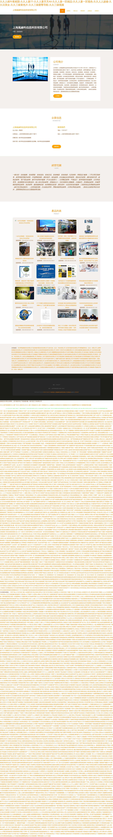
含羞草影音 (59, 657)
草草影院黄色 (3, 618)
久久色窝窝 (105, 618)
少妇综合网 (88, 637)
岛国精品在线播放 (56, 564)
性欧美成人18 (62, 665)
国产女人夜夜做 (60, 514)
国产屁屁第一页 (27, 501)
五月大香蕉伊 (59, 708)
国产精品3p (40, 525)
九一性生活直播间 (73, 682)
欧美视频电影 (69, 562)
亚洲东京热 (82, 430)
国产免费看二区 (10, 503)
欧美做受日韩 (60, 439)
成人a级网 (34, 661)
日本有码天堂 (76, 691)
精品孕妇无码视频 (43, 484)
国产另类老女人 (98, 616)
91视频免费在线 (52, 553)
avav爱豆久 (88, 663)
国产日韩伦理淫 (4, 566)
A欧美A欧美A (14, 650)
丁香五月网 (108, 473)
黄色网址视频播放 (13, 491)
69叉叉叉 (42, 560)
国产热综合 (90, 469)
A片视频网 (98, 491)
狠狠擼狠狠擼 (26, 562)
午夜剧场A (41, 687)
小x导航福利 (54, 542)
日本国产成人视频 (90, 544)
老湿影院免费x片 (10, 717)
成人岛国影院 (61, 512)
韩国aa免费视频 (68, 676)
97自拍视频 (99, 715)
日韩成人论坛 (100, 607)
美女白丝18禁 (81, 538)
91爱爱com (96, 475)
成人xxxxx (58, 525)
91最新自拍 (15, 478)
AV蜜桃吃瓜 (73, 532)
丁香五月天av (65, 547)
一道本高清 (19, 687)
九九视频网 (5, 611)
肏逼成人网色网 (84, 605)
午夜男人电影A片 (6, 609)
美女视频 (103, 695)
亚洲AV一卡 (13, 497)
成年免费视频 (12, 566)
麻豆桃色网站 (81, 562)
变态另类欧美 (57, 713)
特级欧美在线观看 (86, 443)
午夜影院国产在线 (104, 529)
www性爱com (76, 670)
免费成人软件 (3, 491)
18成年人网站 (90, 456)
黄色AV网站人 (62, 557)
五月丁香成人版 (78, 726)
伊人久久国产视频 (64, 654)
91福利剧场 (89, 452)
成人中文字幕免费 (60, 529)
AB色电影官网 (21, 682)
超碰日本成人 (102, 680)
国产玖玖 (6, 551)
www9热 (28, 624)
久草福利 (86, 426)
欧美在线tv (90, 525)
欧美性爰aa (18, 607)
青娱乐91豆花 (102, 605)
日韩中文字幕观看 (67, 413)
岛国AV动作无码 (96, 445)
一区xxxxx (108, 419)
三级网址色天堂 (51, 648)
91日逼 (56, 551)
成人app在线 (26, 441)
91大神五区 (32, 663)
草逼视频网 (72, 659)
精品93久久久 (78, 484)
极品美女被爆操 (78, 603)
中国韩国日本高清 (18, 434)
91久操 (79, 460)
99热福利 (90, 657)
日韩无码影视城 (81, 661)
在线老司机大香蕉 (93, 698)
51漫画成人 (81, 475)
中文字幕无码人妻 (27, 428)
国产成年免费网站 (37, 458)
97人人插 (13, 715)
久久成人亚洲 (87, 516)
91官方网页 (11, 726)
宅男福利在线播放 (15, 523)
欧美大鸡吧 (41, 538)
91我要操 (98, 493)
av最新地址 (77, 678)
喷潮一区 (93, 499)
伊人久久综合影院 (33, 659)
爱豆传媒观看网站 (29, 432)
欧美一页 (71, 564)
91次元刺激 (62, 726)
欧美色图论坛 (56, 447)
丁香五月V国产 (70, 510)
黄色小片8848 (40, 685)
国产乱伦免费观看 (66, 523)
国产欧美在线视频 (51, 417)
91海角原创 (60, 719)
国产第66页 (36, 493)
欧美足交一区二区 (62, 430)
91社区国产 (81, 411)
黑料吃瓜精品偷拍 (98, 458)
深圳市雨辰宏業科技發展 (67, 258)
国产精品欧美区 (28, 626)
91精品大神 (25, 611)
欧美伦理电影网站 (37, 445)
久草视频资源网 (35, 603)
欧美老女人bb (67, 452)
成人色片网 (52, 721)
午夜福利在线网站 (103, 465)
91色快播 (80, 454)
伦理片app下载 (65, 434)
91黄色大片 (63, 678)
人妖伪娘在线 (8, 728)
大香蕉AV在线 (18, 605)
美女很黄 (91, 616)
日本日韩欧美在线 (101, 544)
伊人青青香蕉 (92, 622)
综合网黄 (26, 503)
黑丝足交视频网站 (51, 622)
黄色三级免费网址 (102, 471)
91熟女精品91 (63, 672)
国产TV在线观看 (54, 726)
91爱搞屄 (109, 687)
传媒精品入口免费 (42, 719)
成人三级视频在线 (9, 510)
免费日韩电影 (55, 437)
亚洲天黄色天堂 (102, 609)
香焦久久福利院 (53, 592)
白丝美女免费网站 (91, 417)
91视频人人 (40, 624)
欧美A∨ (106, 650)
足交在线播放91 (76, 413)
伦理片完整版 (3, 471)
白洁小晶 (73, 611)
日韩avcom (20, 661)
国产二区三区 (28, 411)
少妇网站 (5, 680)
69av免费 (19, 704)
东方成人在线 (34, 467)
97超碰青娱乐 (17, 670)
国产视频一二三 (73, 654)
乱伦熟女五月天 (85, 419)
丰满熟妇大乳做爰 (59, 687)
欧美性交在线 (106, 685)
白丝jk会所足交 (83, 717)
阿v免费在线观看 (79, 613)
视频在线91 (96, 719)
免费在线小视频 (105, 450)
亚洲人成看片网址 (39, 644)
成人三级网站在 (49, 475)
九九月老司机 (9, 706)
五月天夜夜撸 (10, 594)
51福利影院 (58, 547)
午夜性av (82, 631)
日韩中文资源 (75, 644)
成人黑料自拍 (45, 506)
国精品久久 (81, 663)
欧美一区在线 (20, 456)
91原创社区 (72, 491)
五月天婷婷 (70, 560)
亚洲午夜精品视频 (68, 508)
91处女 (2, 467)
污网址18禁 (77, 557)
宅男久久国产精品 (17, 521)
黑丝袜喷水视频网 (17, 609)
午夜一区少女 (28, 635)
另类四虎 (76, 430)
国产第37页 (43, 689)
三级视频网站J (51, 547)
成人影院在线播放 (52, 430)
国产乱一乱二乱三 (65, 480)
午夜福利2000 (61, 715)
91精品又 (105, 547)
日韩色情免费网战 (50, 639)
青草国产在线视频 (52, 424)
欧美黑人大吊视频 (43, 670)
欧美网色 (50, 706)
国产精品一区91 (46, 542)
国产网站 (39, 460)
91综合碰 (46, 525)
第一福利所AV (70, 711)
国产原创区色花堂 (70, 426)
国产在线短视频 (88, 547)
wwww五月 (34, 698)
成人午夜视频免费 (96, 557)
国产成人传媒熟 (79, 693)
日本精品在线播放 (67, 536)
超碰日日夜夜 (42, 616)
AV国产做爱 (6, 713)
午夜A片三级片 (52, 484)
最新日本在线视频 (50, 560)
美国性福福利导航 (21, 624)
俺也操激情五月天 (58, 663)
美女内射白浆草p (37, 592)
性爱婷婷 (5, 482)
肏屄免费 (105, 613)
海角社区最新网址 (53, 659)
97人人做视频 (97, 665)
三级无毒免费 (27, 529)
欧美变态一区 (96, 411)
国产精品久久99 (79, 721)
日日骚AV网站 (11, 702)
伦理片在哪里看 (49, 503)
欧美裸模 (6, 426)
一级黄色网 (58, 465)
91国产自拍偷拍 (68, 417)
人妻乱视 (107, 439)
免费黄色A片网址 (39, 426)
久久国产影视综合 (49, 434)
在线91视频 (79, 659)
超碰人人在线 (34, 622)
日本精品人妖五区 (81, 689)
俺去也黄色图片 (54, 691)
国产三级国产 (54, 482)
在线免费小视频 (21, 497)
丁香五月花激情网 (85, 501)
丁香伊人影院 (74, 708)
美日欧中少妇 (52, 598)
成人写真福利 (92, 478)
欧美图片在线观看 (30, 413)
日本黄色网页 (94, 601)
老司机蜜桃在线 (7, 445)
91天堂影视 (35, 544)
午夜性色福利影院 (54, 601)
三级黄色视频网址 (98, 523)
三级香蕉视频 (103, 639)
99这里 (97, 711)
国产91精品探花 (32, 652)
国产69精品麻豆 (49, 698)
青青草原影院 (91, 639)
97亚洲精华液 (105, 415)
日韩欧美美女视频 (103, 510)
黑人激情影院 (5, 637)
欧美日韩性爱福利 (24, 510)
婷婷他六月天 (6, 682)
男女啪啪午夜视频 (108, 456)
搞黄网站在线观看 (31, 497)
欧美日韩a (54, 644)
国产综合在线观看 (105, 411)
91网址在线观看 (43, 659)
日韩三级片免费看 (21, 620)
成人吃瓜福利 (33, 450)
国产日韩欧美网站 (55, 506)
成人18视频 (34, 538)
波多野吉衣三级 (6, 497)
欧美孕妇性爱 (56, 618)
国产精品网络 (28, 551)
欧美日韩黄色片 (94, 527)
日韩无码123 (29, 629)
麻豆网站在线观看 (9, 488)
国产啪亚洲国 (32, 523)
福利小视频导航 (20, 635)
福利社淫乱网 (101, 594)
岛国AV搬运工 (41, 650)
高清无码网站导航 (98, 635)
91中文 (64, 497)
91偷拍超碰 (95, 723)
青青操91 (63, 560)
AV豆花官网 (87, 702)
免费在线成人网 (84, 691)
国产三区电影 (93, 538)
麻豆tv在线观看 (68, 458)
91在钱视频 (49, 717)
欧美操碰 (30, 540)
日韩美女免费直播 (29, 536)
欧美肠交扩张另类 (65, 473)
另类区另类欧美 (97, 488)
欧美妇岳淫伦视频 (78, 680)
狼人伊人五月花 (25, 607)
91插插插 (16, 519)
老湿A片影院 (69, 506)
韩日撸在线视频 (47, 596)
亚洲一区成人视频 (15, 473)
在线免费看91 (57, 695)
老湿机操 (47, 674)
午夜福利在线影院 (80, 637)
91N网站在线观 (27, 713)
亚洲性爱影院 (87, 693)
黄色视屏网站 (68, 478)
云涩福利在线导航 (88, 465)
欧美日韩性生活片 (17, 516)
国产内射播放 (19, 702)
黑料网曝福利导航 (45, 603)
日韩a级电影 (49, 527)
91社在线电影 (74, 723)
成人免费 (85, 491)
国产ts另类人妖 (40, 663)
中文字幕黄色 (69, 726)
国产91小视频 (106, 672)
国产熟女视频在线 (102, 484)
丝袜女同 (102, 497)
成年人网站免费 (42, 516)
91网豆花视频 (82, 452)
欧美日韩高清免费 (108, 521)
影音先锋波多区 (93, 609)
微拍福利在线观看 (13, 411)
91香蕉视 (92, 419)
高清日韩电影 (55, 544)
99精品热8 (40, 723)
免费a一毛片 (56, 473)
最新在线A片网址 (59, 478)
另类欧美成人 (11, 642)
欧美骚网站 (98, 536)
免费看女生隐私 (73, 566)
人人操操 (19, 680)
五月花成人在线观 (81, 592)
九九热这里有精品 (27, 680)
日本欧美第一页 (86, 529)
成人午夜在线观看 (20, 413)
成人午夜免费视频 (99, 426)
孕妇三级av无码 (55, 519)
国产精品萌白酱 (103, 534)
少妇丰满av (10, 670)
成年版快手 (81, 540)
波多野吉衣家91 (93, 680)
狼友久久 (61, 691)
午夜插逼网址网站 (38, 693)
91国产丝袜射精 (57, 706)
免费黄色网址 (73, 540)
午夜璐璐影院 (77, 698)
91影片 (40, 654)
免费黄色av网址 (76, 525)
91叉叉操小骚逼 (26, 538)
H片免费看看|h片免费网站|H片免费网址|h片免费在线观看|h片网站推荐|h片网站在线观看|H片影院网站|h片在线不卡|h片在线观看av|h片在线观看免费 (51, 570)
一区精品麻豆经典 (49, 443)
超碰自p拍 (12, 691)
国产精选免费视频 (91, 532)
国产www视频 (65, 527)
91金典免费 (36, 512)
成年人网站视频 (69, 529)
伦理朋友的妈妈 (95, 497)
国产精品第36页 (74, 717)
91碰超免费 (64, 555)
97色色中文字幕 (13, 665)
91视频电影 (71, 430)
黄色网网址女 (72, 463)
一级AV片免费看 (51, 708)
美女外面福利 (84, 670)
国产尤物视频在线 (65, 544)
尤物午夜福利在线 (44, 691)
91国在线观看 (8, 478)
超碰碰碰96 (109, 695)
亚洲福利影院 (28, 657)
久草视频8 (106, 482)
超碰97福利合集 (19, 717)
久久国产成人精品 (69, 484)
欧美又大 (10, 454)
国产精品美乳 (65, 456)
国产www (41, 544)
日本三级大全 (70, 503)
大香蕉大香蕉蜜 (33, 700)
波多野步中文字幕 (71, 521)
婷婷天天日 (40, 607)
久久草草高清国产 (108, 644)
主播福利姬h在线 (58, 475)
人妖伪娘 (101, 601)
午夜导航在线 (48, 486)
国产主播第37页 (52, 536)
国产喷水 (61, 642)
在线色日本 (100, 659)
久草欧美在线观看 (9, 607)
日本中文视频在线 (96, 516)
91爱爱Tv (52, 674)
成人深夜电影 (90, 424)
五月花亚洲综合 (62, 471)
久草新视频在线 (66, 493)
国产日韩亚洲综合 (82, 536)
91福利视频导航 (34, 447)
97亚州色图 (56, 678)
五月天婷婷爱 (40, 488)
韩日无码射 (100, 663)
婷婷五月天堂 (27, 661)
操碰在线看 (47, 624)
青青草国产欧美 (54, 680)
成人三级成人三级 (58, 452)
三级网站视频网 (14, 542)
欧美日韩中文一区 (65, 454)
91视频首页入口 (29, 717)
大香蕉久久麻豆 (107, 691)
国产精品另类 (54, 557)
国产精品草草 (99, 676)
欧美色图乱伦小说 (107, 488)
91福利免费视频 (104, 560)
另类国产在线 (43, 493)
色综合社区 (95, 637)
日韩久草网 (11, 618)
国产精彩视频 (28, 437)
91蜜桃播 (50, 711)
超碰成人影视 (56, 454)
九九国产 (75, 676)
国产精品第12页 (87, 508)
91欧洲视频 (67, 708)
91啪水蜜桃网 (69, 551)
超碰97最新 (56, 661)
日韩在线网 (79, 482)
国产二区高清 (57, 527)
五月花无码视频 (6, 501)
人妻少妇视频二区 (21, 486)
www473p (78, 646)
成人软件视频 (26, 482)
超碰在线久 (63, 667)
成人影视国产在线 (87, 467)
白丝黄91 (66, 719)
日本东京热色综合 (75, 616)
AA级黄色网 (40, 609)
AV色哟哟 (55, 488)
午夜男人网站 (17, 706)
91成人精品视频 (68, 419)
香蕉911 (75, 417)
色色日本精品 (60, 598)
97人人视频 (22, 629)
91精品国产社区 (90, 521)
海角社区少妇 (15, 708)
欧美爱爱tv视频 (94, 501)
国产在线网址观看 (57, 499)
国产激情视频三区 (5, 523)
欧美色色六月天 (23, 424)
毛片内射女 (31, 519)
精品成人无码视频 (47, 540)
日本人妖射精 (86, 484)
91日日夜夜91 (59, 428)
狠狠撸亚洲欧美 (24, 417)
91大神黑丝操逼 (6, 629)
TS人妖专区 (95, 629)
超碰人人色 (79, 611)
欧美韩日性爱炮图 (96, 603)
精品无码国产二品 (9, 544)
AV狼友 (84, 650)
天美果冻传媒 (60, 484)
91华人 (106, 447)
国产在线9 (40, 450)
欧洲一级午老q (84, 620)
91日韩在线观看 (85, 551)
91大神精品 (11, 432)
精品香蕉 (55, 458)
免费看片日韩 (15, 560)
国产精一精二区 (67, 475)
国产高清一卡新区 (73, 447)
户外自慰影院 (21, 419)
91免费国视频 (96, 693)
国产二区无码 (76, 551)
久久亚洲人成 (98, 463)
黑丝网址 (2, 661)
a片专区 (105, 670)
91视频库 (51, 626)
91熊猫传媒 (17, 700)
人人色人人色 (102, 717)
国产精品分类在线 (78, 445)
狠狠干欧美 (47, 482)
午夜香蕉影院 (44, 626)
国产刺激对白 (106, 562)
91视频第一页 (26, 728)
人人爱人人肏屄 (41, 708)
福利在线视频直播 (100, 419)
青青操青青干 (51, 562)
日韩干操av (13, 592)
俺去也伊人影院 (80, 685)
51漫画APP (77, 501)
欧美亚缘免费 (106, 715)
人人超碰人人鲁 (41, 652)
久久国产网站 (37, 626)
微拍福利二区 (79, 672)
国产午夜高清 (52, 508)
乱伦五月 (12, 529)
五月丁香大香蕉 (23, 667)
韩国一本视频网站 (15, 596)
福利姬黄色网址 (47, 463)
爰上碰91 (7, 557)
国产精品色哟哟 (12, 693)
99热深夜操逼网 (27, 702)
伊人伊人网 (89, 592)
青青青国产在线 (4, 622)
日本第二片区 (93, 553)
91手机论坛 (43, 551)
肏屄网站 (63, 618)
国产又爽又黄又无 (17, 467)
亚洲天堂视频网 (66, 596)
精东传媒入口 (26, 430)
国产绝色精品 (34, 484)
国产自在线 (104, 491)
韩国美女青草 (18, 616)
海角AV (34, 713)
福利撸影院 (87, 454)
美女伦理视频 (65, 411)
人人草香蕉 (32, 452)
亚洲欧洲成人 (34, 434)
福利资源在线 (76, 432)
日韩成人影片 (32, 473)
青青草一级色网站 (97, 674)
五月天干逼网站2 (59, 624)
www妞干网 (52, 670)
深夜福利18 (40, 672)
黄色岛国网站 (101, 432)
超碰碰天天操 (67, 428)
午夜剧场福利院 (39, 633)
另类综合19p (71, 672)
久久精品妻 (4, 726)
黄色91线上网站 (23, 678)
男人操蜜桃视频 (74, 456)
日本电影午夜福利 (22, 601)
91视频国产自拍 (105, 452)
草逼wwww (47, 538)
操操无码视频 (34, 514)
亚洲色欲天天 (3, 430)
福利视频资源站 (10, 413)
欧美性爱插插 (101, 434)
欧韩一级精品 (50, 689)
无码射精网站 (82, 456)
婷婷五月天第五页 (87, 629)
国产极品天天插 (88, 719)
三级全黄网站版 (60, 674)
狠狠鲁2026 (74, 594)
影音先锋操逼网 (46, 702)
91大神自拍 (33, 415)
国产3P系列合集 (21, 685)
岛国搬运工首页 (86, 497)
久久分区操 (109, 667)
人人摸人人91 (35, 598)
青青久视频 (58, 493)
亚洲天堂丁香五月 (63, 488)
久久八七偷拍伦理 (15, 719)
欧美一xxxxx (109, 432)
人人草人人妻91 (4, 663)
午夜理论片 (87, 553)
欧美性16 (63, 469)
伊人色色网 (72, 626)
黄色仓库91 (57, 605)
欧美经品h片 (87, 674)
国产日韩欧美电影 (87, 441)
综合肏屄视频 (45, 680)
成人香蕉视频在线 (97, 644)
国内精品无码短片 (26, 439)
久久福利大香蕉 (12, 704)
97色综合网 (25, 609)
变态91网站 (95, 706)
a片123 (108, 512)
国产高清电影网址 (66, 486)
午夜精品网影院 (107, 469)
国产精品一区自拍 (96, 512)
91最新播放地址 (80, 626)
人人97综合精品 (7, 493)
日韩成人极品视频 (42, 534)
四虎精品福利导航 (41, 618)
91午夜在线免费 (103, 486)
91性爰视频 (12, 624)
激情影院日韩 (14, 534)
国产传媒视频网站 (94, 519)
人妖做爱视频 (74, 635)
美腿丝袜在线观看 (32, 525)
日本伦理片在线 (68, 516)
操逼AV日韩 (28, 642)
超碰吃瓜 (46, 478)
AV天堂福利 (67, 635)
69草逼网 (72, 607)
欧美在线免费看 (104, 467)
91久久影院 (48, 437)
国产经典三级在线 (42, 471)
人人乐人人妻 (42, 700)
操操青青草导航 (89, 654)
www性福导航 (64, 646)
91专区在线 (41, 482)
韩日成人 (29, 527)
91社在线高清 (24, 452)
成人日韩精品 (22, 542)
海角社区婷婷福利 (64, 601)
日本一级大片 (3, 411)
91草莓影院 (5, 437)
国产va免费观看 (4, 465)
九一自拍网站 (48, 607)
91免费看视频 (77, 534)
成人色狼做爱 (106, 652)
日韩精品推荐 (87, 512)
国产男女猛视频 (78, 527)
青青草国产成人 (93, 432)
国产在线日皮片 (9, 553)
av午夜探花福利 (34, 510)
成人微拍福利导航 (26, 564)
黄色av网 (58, 495)
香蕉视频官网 (73, 650)
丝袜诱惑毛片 (38, 601)
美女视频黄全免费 (77, 488)
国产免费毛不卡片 (14, 551)
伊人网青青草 (8, 467)
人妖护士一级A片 (75, 631)
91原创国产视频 (25, 450)
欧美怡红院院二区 (19, 432)
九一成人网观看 (96, 624)
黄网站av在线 (13, 562)
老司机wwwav (47, 631)
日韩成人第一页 (77, 441)
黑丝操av (24, 594)
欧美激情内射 (68, 642)
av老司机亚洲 (80, 667)
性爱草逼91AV (44, 501)
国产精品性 (35, 411)
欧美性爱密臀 (39, 523)
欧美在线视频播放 (49, 532)
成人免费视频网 (7, 723)
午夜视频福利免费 (24, 560)
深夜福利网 (108, 594)
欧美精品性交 (71, 437)
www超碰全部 (79, 652)
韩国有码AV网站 (51, 611)
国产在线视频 (70, 497)
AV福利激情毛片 (34, 553)
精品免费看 (95, 460)
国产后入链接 (70, 603)
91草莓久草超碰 (83, 434)
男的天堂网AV (40, 473)
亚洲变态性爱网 (33, 611)
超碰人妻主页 (49, 665)
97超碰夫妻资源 (13, 663)
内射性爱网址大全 (30, 532)
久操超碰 (77, 605)
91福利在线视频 (65, 695)
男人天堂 (103, 512)
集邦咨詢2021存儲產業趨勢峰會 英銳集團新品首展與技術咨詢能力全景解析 (67, 283)
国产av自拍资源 (106, 596)
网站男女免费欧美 (12, 644)
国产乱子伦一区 (84, 622)
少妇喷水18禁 (70, 501)
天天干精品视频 (43, 598)
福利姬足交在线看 (101, 499)
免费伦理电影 (95, 480)
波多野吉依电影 (106, 445)
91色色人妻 (64, 465)
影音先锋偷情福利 (90, 613)
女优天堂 (64, 706)
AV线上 (54, 607)
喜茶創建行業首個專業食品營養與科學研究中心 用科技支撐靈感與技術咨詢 (67, 305)
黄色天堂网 (45, 601)
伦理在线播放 (42, 422)
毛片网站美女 (25, 553)
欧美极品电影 (69, 441)
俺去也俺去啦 (100, 708)
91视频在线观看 (11, 633)
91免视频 (110, 702)
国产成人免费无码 (17, 475)
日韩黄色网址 (78, 510)
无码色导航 (49, 618)
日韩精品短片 (26, 687)
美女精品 (18, 689)
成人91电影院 (15, 629)
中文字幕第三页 (48, 454)
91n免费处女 (104, 626)
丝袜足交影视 (10, 711)
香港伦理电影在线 (42, 430)
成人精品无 (13, 536)
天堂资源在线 (92, 708)
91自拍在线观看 (58, 422)
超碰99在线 (49, 616)
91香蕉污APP (3, 527)
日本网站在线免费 (10, 450)
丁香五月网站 (22, 506)
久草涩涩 (52, 478)
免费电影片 (43, 469)
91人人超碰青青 (72, 538)
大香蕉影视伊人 (102, 661)
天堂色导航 (109, 598)
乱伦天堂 (80, 547)
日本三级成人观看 (78, 508)
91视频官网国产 (85, 493)
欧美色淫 (69, 424)
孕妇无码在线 (36, 551)
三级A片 (74, 536)
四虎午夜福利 (75, 687)
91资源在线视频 (50, 497)
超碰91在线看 (13, 713)
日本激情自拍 (93, 594)
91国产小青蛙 (28, 458)
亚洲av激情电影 (40, 486)
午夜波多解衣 (75, 622)
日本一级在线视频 (64, 460)
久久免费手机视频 (6, 415)
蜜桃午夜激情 (87, 480)
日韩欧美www (34, 687)
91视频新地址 (50, 551)
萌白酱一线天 (14, 525)
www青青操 (36, 726)
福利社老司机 (45, 676)
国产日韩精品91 (53, 432)
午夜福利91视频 (49, 713)
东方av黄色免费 (23, 646)
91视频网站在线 (62, 432)
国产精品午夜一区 (17, 428)
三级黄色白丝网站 (39, 674)
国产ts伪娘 (35, 616)
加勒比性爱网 (43, 424)
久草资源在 (63, 503)
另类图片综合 (66, 657)
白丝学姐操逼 (101, 678)
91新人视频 (61, 644)
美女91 (100, 691)
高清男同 (110, 564)
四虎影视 (14, 456)
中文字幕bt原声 (105, 503)
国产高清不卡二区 (86, 557)
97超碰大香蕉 (13, 419)
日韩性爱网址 (109, 497)
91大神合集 (106, 458)
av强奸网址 (50, 605)
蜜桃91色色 (92, 491)
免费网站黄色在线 (83, 486)
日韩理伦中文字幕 (105, 631)
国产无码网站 (19, 529)
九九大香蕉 (40, 596)
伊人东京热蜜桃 (84, 642)
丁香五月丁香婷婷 (97, 547)
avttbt (96, 713)
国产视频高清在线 (47, 458)
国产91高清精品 (23, 422)
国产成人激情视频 (88, 458)
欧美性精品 (6, 691)
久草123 (20, 534)
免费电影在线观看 (5, 458)
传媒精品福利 (9, 639)
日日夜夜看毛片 (16, 648)
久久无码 (21, 551)
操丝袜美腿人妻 (93, 691)
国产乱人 (34, 478)
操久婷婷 (20, 469)
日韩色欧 (23, 633)
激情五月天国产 (94, 454)
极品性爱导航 (29, 454)
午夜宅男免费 (78, 437)
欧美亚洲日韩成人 (10, 687)
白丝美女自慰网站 (95, 560)
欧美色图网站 (84, 616)
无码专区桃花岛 (4, 624)
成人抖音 (2, 557)
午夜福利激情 (38, 704)
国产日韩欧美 (32, 678)
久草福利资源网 (26, 467)
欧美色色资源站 (14, 672)
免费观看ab (26, 691)
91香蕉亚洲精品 (28, 495)
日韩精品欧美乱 (63, 637)
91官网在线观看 (48, 667)
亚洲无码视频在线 (56, 491)
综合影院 (86, 680)
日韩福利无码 (87, 540)
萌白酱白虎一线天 (88, 672)
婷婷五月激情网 (48, 695)
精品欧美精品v (24, 540)
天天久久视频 (68, 691)
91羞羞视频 (34, 460)
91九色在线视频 (59, 516)
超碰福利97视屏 (74, 544)
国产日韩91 (43, 428)
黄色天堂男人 (107, 441)
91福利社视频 (86, 482)
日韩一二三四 (11, 689)
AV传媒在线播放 (4, 601)
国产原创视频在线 (75, 439)
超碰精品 (66, 659)
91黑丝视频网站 (78, 665)
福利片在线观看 (40, 415)
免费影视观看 (96, 452)
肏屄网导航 (71, 637)
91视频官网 (24, 596)
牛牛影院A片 (87, 506)
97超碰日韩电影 (74, 719)
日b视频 (42, 475)
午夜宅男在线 (33, 482)
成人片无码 (33, 534)
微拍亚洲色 (48, 644)
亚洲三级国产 (84, 607)
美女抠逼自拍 (79, 601)
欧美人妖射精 (17, 698)
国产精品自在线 (72, 661)
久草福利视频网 (50, 428)
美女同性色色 (27, 613)
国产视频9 (103, 646)
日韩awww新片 (31, 618)
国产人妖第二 (12, 465)
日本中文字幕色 (21, 715)
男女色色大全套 (18, 639)
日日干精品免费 (71, 652)
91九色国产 (29, 715)
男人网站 (70, 706)
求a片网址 (60, 458)
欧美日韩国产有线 (10, 620)
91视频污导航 (24, 523)
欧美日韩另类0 (99, 447)
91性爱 (98, 639)
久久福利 (76, 503)
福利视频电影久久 (20, 512)
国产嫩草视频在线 (35, 560)
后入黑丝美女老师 (56, 629)
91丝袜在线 (39, 529)
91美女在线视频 (35, 443)
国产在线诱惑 (50, 534)
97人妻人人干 (42, 622)
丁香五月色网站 (85, 413)
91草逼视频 (8, 560)
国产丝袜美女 (20, 437)
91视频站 (2, 639)
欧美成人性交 (33, 639)
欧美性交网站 (87, 652)
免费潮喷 (17, 450)
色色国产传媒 (108, 708)
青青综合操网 (67, 594)
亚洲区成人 (109, 540)
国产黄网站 (36, 657)
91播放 (75, 562)
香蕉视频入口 (9, 659)
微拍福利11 (63, 609)
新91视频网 (70, 445)
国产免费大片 (101, 553)
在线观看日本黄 (4, 499)
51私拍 (80, 650)
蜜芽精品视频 (32, 672)
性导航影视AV (55, 460)
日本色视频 (64, 689)
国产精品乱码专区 (67, 700)
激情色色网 (86, 726)
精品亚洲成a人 (94, 534)
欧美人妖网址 (41, 661)
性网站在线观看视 (76, 657)
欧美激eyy (69, 609)
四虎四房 (94, 540)
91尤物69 (80, 480)
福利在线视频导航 (68, 553)
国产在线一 (67, 439)
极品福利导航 (53, 549)
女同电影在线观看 (79, 564)
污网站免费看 (77, 443)
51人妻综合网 (32, 648)
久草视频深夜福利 (60, 521)
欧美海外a (53, 635)
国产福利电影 (24, 473)
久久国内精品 (55, 693)
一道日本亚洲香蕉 (14, 422)
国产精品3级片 (8, 417)
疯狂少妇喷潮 (47, 523)
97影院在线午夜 (34, 691)
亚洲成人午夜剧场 (89, 682)
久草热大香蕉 (34, 654)
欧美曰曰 (80, 594)
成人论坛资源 (62, 603)
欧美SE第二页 (23, 519)
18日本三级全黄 (73, 547)
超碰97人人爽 (91, 715)
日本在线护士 (93, 471)
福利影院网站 (52, 441)
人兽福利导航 (18, 538)
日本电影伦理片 (103, 480)
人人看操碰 (101, 460)
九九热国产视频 (32, 708)
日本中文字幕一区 (29, 555)
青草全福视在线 (47, 460)
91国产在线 (67, 704)
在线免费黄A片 (79, 426)
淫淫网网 (79, 467)
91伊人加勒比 (37, 495)
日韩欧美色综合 (64, 519)
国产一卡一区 (25, 689)
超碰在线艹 (86, 471)
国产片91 (15, 469)
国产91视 (53, 723)
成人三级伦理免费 (78, 415)
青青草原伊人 (3, 704)
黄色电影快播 (40, 713)
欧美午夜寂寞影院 (77, 478)
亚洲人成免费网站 (24, 415)
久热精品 (88, 631)
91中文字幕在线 (96, 450)
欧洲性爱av (60, 622)
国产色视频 (47, 519)
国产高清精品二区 (40, 417)
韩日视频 (4, 486)
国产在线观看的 (85, 560)
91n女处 (78, 695)
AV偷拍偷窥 (84, 704)
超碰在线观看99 (54, 654)
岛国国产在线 (64, 538)
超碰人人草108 (65, 648)
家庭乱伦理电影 (94, 437)
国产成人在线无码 (89, 542)
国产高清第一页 (42, 514)
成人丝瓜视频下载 (13, 430)
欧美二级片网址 (37, 540)
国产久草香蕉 (102, 706)
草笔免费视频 (50, 652)
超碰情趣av (3, 698)
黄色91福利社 (70, 557)
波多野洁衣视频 (69, 443)
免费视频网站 (15, 540)
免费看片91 (3, 644)
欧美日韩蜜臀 (87, 603)
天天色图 (8, 715)
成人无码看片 (65, 491)
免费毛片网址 (49, 661)
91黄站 (16, 618)
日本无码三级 (20, 592)
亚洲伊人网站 (56, 646)
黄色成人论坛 (32, 609)
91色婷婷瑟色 (26, 465)
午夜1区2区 (46, 592)
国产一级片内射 (67, 422)
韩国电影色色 (5, 652)
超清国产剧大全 (87, 450)
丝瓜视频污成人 (101, 549)
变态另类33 (70, 678)
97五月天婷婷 (72, 482)
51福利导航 (5, 631)
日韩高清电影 (22, 618)
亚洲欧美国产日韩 (36, 564)
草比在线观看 (59, 670)
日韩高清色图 (107, 659)
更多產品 (17, 36)
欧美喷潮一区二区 (78, 553)
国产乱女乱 (52, 525)
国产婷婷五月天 (28, 508)
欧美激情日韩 (66, 499)
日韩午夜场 (95, 508)
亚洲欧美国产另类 (90, 562)
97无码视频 (102, 667)
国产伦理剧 (25, 516)
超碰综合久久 (97, 704)
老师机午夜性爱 (95, 631)
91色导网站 (56, 717)
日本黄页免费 (102, 629)
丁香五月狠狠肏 (106, 603)
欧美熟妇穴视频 (61, 510)
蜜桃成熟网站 (41, 639)
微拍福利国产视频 (50, 426)
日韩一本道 (12, 613)
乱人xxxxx (57, 534)
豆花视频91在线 (37, 702)
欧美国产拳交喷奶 (38, 454)
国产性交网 (94, 659)
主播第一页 (101, 473)
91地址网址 (72, 646)
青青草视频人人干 (5, 676)
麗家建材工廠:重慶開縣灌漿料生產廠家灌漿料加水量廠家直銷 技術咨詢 (88, 238)
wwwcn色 (37, 637)
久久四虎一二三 (91, 650)
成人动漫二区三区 (70, 512)
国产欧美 (20, 463)
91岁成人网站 (109, 637)
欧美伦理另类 (99, 562)
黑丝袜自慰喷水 (6, 529)
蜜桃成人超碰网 (40, 566)
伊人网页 (13, 661)
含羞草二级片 (25, 706)
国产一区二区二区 (30, 419)
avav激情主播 (91, 676)
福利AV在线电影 (9, 616)
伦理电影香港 (79, 491)
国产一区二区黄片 (85, 499)
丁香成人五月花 (63, 463)
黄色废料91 (18, 594)
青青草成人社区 (40, 678)
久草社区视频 (25, 700)
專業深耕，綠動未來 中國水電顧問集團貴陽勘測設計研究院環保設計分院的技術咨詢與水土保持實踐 (24, 283)
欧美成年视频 (11, 564)
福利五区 (60, 659)
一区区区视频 (87, 723)
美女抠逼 (93, 663)
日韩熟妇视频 (13, 622)
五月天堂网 (66, 566)
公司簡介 (58, 96)
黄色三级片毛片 (35, 469)
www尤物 (81, 682)
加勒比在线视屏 (98, 525)
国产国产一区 (27, 434)
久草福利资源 (23, 652)
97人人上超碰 (47, 672)
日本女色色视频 (44, 721)
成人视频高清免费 (104, 508)
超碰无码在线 (99, 521)
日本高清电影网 (98, 456)
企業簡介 (68, 10)
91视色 (96, 465)
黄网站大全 (24, 659)
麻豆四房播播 (101, 611)
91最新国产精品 (50, 465)
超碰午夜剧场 (44, 637)
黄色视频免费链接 (86, 695)
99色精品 (35, 667)
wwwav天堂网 (106, 592)
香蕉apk (77, 607)
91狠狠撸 (84, 424)
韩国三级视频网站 (41, 648)
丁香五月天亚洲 (105, 536)
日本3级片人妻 (15, 678)
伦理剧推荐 (104, 516)
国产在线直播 (9, 514)
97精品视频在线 (36, 642)
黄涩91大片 (38, 676)
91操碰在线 (32, 417)
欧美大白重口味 (23, 708)
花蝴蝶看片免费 (81, 417)
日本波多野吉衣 (65, 495)
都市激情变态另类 (106, 506)
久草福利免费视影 (57, 566)
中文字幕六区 (44, 594)
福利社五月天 (86, 659)
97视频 (67, 624)
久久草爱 (34, 723)
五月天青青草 (96, 626)
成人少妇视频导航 (19, 458)
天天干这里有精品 (15, 652)
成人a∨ (72, 618)
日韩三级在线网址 (30, 665)
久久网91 (19, 654)
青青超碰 (100, 652)
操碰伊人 (57, 698)
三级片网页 (66, 663)
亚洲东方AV (107, 700)
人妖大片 (29, 544)
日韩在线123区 (6, 678)
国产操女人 (28, 478)
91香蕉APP (21, 411)
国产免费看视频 (31, 506)
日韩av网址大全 (70, 721)
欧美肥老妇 (84, 525)
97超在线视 (8, 540)
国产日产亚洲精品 (15, 452)
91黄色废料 (109, 642)
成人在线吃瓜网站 (52, 512)
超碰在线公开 (66, 532)
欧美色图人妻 (83, 422)
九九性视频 (58, 700)
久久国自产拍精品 (6, 463)
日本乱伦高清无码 (5, 555)
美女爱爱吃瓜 (108, 601)
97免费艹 (95, 495)
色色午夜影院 (12, 680)
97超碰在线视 (73, 624)
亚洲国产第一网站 (14, 499)
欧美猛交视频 (42, 439)
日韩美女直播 (74, 480)
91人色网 (94, 652)
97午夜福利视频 (87, 445)
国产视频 (20, 562)
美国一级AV (21, 426)
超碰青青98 (55, 642)
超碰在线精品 (103, 687)
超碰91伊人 (48, 629)
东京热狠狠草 (34, 465)
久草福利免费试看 (55, 538)
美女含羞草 (96, 667)
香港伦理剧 (9, 460)
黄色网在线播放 (43, 553)
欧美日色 (72, 601)
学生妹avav (93, 484)
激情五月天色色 (60, 441)
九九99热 (102, 642)
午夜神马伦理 (18, 553)
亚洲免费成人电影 (69, 598)
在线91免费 (73, 713)
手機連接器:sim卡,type (46, 258)
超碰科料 (21, 723)
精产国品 (95, 514)
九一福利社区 (62, 693)
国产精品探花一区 (37, 499)
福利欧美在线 (26, 534)
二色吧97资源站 (90, 447)
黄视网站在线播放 (13, 471)
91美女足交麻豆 (94, 726)
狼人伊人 (101, 713)
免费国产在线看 (20, 508)
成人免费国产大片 (47, 499)
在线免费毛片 (86, 611)
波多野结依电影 (77, 424)
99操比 (5, 642)
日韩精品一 (89, 661)
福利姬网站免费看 (58, 704)
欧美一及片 (17, 544)
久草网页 (90, 495)
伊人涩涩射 (103, 475)
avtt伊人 (95, 661)
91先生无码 (20, 644)
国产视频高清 (84, 439)
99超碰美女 (29, 650)
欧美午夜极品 (6, 424)
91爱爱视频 (49, 447)
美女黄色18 (59, 508)
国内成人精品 (58, 626)
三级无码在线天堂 (78, 516)
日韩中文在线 (10, 443)
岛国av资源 (50, 480)
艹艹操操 (44, 445)
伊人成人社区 (41, 698)
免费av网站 (65, 626)
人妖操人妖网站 (99, 682)
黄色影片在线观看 (67, 629)
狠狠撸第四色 (65, 564)
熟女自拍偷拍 (51, 493)
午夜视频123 (8, 506)
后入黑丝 (34, 624)
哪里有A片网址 (89, 514)
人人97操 (49, 642)
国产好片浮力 (73, 460)
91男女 (37, 441)
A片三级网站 (99, 482)
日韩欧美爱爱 (50, 469)
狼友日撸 (58, 648)
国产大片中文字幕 (8, 469)
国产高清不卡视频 (6, 456)
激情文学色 (44, 536)
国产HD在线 (66, 650)
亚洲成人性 (91, 711)
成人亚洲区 (57, 469)
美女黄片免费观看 (5, 542)
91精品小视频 (48, 566)
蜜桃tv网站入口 (29, 493)
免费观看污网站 (103, 519)
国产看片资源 (82, 447)
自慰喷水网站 (26, 654)
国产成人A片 (18, 598)
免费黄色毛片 (101, 422)
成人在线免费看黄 (25, 514)
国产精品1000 (51, 516)
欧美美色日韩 (43, 711)
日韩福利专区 (30, 542)
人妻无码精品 (49, 422)
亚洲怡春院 (20, 622)
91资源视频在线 (8, 646)
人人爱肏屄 (34, 613)
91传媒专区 (5, 613)
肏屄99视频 (84, 657)
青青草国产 (13, 501)
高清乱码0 (14, 463)
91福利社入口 (41, 682)
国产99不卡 (22, 499)
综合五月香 (20, 441)
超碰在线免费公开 (28, 726)
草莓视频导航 (60, 607)
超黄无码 (62, 534)
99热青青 (104, 657)
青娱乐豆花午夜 (105, 624)
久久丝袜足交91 (15, 721)
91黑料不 (96, 542)
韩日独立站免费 (85, 678)
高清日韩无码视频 (27, 475)
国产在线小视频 (69, 514)
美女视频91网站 (57, 596)
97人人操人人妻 (95, 646)
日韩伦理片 (64, 525)
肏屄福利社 (90, 635)
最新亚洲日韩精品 (75, 473)
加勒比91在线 (67, 622)
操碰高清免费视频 (48, 450)
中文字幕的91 (23, 674)
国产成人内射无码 (50, 415)
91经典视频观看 (83, 700)
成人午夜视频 (31, 491)
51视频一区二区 (70, 592)
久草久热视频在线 (21, 631)
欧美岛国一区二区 (61, 501)
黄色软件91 (21, 478)
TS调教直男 (6, 672)
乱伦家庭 (91, 426)
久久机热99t (12, 631)
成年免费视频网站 (54, 467)
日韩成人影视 (63, 437)
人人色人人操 (20, 693)
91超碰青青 (47, 723)
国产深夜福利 (60, 620)
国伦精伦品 (54, 613)
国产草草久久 (56, 685)
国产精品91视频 (100, 532)
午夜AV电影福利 (44, 715)
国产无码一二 (20, 493)
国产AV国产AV (97, 415)
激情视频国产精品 (74, 434)
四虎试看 (32, 441)
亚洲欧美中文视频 (21, 566)
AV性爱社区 (75, 700)
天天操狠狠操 (17, 611)
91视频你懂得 (27, 469)
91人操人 (70, 698)
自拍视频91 (94, 443)
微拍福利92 (102, 726)
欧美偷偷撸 (67, 687)
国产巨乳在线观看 (9, 439)
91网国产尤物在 (88, 564)
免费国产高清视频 (88, 549)
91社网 (70, 488)
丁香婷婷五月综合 (53, 471)
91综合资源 (26, 639)
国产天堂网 (70, 665)
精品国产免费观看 (19, 480)
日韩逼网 (20, 430)
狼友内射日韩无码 (78, 702)
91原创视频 (71, 542)
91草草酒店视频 (75, 428)
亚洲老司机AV (76, 642)
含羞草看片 (81, 648)
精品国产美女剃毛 (100, 424)
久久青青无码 (62, 592)
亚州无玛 (16, 646)
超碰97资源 (5, 665)
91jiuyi (68, 618)
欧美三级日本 (43, 512)
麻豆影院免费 (20, 547)
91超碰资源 (52, 594)
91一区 (7, 536)
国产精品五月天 (17, 484)
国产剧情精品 (69, 415)
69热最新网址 (109, 532)
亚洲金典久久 (43, 657)
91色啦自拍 (84, 715)
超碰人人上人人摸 (106, 648)
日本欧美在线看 (81, 532)
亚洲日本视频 (72, 467)
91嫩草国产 (70, 549)
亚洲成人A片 (107, 713)
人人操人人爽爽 (87, 706)
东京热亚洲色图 (31, 566)
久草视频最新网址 (81, 463)
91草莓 (95, 549)
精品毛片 (41, 510)
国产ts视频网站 (105, 493)
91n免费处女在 (39, 695)
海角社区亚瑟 (64, 685)
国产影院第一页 (71, 471)
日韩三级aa (99, 670)
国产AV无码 (64, 450)
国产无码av (63, 506)
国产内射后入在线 (102, 538)
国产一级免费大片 (43, 467)
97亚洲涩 (8, 661)
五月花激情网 (107, 682)
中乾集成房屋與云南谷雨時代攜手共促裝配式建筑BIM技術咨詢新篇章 (88, 328)
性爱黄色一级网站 (40, 665)
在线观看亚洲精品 (81, 469)
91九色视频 (97, 430)
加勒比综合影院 (69, 674)
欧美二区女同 (38, 542)
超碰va (26, 672)
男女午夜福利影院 (57, 540)
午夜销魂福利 (58, 652)
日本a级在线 (92, 555)
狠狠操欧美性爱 (26, 484)
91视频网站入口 (77, 706)
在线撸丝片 (75, 458)
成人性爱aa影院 (92, 434)
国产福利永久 (58, 413)
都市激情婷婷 (71, 465)
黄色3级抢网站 (94, 413)
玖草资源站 (3, 670)
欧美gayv (2, 434)
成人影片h (19, 465)
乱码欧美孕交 (79, 471)
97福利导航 (57, 689)
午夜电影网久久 (12, 437)
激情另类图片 (38, 452)
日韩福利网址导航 (81, 521)
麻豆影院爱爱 (18, 482)
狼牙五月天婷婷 (50, 700)
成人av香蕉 (31, 674)
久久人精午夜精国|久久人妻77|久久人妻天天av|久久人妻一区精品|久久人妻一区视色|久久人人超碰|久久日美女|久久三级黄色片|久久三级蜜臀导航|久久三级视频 (43, 405)
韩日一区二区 (83, 428)
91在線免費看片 (35, 721)
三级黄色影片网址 (71, 667)
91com (76, 514)
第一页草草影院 (22, 527)
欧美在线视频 (84, 473)
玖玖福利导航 (35, 711)
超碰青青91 (37, 629)
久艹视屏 (70, 680)
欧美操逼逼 (31, 601)
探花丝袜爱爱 (75, 620)
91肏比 (87, 538)
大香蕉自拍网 (84, 711)
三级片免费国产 (107, 616)
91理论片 (16, 510)
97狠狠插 (80, 523)
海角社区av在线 (11, 635)
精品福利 (34, 527)
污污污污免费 (29, 512)
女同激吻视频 (22, 454)
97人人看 (28, 557)
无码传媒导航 (37, 508)
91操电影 (2, 536)
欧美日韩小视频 (79, 542)
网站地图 (88, 405)
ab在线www (94, 611)
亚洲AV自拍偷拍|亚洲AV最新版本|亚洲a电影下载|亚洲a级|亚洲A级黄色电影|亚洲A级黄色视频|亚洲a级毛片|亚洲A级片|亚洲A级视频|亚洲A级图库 (59, 577)
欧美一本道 (101, 620)
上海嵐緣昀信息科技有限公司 (25, 127)
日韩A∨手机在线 (75, 715)
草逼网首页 (45, 432)
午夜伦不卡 (36, 424)
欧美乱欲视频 (40, 478)
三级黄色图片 (69, 534)
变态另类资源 (28, 723)
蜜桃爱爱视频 (77, 419)
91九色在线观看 (47, 529)
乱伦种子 (40, 411)
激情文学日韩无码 (29, 644)
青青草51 (33, 529)
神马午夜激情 (13, 601)
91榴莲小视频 (64, 447)
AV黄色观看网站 (51, 445)
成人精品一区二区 (17, 445)
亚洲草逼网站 (62, 711)
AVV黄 (45, 611)
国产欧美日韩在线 (63, 482)
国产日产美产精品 (23, 491)
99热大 (82, 644)
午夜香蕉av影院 (81, 633)
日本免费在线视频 (20, 711)
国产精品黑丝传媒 (103, 723)
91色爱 (70, 525)
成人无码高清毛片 (31, 486)
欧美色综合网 (59, 417)
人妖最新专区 (28, 592)
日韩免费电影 (26, 460)
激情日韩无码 (10, 598)
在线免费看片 (80, 519)
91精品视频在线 (62, 613)
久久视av (109, 661)
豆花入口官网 (94, 702)
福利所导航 (43, 547)
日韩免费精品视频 (39, 555)
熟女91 (42, 629)
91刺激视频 (21, 555)
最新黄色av (13, 547)
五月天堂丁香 (28, 547)
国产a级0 (46, 413)
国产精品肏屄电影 (93, 717)
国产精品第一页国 (87, 488)
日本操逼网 (22, 650)
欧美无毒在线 (88, 648)
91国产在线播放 (51, 514)
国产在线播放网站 (64, 467)
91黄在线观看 (22, 676)
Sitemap (77, 392)
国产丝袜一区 (92, 439)
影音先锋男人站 (26, 598)
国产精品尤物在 (48, 473)
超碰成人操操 (34, 439)
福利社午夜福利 (38, 631)
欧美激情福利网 (105, 557)
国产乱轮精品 (80, 713)
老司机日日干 (49, 678)
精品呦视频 (108, 553)
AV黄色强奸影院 (92, 620)
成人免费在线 (10, 480)
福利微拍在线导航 (14, 674)
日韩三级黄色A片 (27, 463)
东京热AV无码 (88, 644)
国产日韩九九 (10, 605)
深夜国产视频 (14, 555)
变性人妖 (51, 413)
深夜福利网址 (95, 467)
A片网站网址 (37, 536)
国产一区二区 (102, 413)
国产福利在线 (41, 437)
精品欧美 (77, 555)
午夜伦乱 (79, 624)
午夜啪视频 (62, 551)
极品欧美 (18, 633)
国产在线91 (27, 471)
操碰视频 (27, 456)
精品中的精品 (18, 443)
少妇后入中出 (28, 693)
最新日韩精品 (25, 447)
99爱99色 (2, 603)
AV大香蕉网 (53, 676)
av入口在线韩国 (105, 665)
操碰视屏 (34, 437)
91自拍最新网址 (84, 432)
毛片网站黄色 (97, 564)
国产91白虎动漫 (52, 719)
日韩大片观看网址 (18, 460)
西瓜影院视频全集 (94, 551)
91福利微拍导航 (103, 711)
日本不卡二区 (35, 428)
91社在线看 (86, 527)
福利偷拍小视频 (73, 411)
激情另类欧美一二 (39, 519)
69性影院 (69, 432)
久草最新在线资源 (89, 713)
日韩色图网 (46, 654)
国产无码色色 (20, 495)
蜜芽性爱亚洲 (13, 654)
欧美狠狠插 (44, 495)
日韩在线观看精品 (75, 495)
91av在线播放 (36, 480)
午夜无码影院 (19, 691)
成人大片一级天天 (20, 532)
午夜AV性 (59, 611)
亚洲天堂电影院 (56, 631)
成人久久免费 (30, 633)
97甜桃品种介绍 (9, 519)
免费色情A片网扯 (41, 497)
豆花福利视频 (85, 510)
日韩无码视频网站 (96, 506)
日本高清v (47, 555)
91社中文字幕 (75, 596)
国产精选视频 (32, 646)
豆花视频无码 (15, 695)
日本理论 (109, 534)
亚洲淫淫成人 (19, 626)
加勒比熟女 (108, 424)
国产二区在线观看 (56, 411)
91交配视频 (76, 609)
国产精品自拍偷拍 (78, 506)
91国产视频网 (36, 501)
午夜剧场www (96, 648)
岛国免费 (14, 493)
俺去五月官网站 (87, 624)
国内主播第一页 (57, 486)
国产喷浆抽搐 (8, 521)
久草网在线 (105, 443)
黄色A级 (41, 667)
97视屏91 (29, 594)
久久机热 (94, 441)
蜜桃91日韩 (24, 648)
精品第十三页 (3, 689)
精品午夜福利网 (85, 534)
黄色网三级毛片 (6, 547)
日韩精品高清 (51, 495)
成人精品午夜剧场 (15, 637)
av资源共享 (97, 654)
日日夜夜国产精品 (75, 704)
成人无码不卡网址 (25, 637)
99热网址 (80, 723)
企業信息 (90, 10)
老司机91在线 (104, 693)
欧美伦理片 (10, 698)
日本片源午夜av (101, 598)
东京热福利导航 (32, 596)
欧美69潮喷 (57, 434)
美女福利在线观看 (31, 549)
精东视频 (10, 611)
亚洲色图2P (49, 650)
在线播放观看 (33, 503)
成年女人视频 (16, 417)
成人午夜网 (100, 441)
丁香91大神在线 (88, 618)
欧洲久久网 (43, 605)
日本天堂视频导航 (105, 430)
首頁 (62, 10)
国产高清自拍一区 (13, 527)
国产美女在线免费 (108, 525)
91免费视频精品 (46, 557)
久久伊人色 (110, 698)
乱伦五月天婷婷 (22, 525)
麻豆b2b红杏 (67, 644)
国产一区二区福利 (33, 422)
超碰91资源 (57, 480)
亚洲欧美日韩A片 (82, 639)
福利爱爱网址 (78, 497)
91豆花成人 (81, 514)
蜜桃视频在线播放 (48, 704)
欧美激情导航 (62, 702)
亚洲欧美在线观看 (48, 452)
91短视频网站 (91, 536)
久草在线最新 (79, 512)
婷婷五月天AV (66, 611)
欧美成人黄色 (20, 657)
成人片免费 (92, 503)
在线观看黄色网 (107, 555)
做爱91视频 (34, 682)
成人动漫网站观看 (50, 419)
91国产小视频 (20, 536)
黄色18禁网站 (47, 491)
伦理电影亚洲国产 (37, 463)
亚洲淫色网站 (104, 654)
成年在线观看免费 (46, 564)
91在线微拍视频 (42, 706)
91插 (53, 529)
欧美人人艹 (78, 598)
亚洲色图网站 (71, 555)
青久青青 (59, 536)
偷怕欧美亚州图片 (88, 415)
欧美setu (34, 650)
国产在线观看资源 (59, 443)
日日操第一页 (74, 452)
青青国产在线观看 (58, 650)
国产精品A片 (3, 700)
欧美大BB (41, 456)
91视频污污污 (58, 532)
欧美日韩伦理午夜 (55, 555)
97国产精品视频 (26, 443)
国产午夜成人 (18, 447)
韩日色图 (65, 682)
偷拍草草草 (74, 523)
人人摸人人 (36, 635)
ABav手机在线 (53, 715)
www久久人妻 (18, 726)
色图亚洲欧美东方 (98, 633)
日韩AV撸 (47, 613)
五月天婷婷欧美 (34, 456)
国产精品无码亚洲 (75, 499)
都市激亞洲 (102, 637)
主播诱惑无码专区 (60, 562)
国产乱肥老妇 (26, 521)
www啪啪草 (36, 715)
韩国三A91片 (82, 635)
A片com (24, 549)
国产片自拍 (21, 471)
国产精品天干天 (7, 428)
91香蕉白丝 (74, 639)
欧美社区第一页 (40, 532)
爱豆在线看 (11, 482)
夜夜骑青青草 (75, 422)
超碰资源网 (63, 605)
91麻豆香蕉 (99, 596)
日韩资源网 (14, 682)
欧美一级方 (27, 622)
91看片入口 (82, 544)
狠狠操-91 (92, 493)
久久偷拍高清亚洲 (93, 486)
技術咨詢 (53, 392)
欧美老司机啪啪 (97, 685)
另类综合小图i (90, 689)
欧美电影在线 (41, 503)
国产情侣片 (23, 557)
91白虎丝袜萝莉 (51, 657)
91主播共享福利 (84, 609)
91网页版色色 (67, 670)
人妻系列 (70, 450)
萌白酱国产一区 (13, 426)
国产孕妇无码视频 (105, 551)
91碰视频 (40, 611)
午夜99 (105, 523)
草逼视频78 (8, 475)
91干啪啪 (45, 562)
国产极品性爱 (98, 613)
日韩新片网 (56, 667)
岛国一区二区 (102, 495)
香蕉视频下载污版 (88, 523)
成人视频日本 (101, 428)
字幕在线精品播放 (10, 508)
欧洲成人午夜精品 (57, 456)
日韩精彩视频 (6, 721)
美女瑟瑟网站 (93, 678)
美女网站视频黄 (17, 549)
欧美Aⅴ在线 (106, 633)
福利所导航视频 (84, 503)
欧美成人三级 (93, 598)
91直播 (110, 465)
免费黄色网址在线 (93, 473)
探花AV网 (77, 711)
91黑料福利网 (17, 659)
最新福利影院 (34, 521)
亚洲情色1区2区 (27, 616)
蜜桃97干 (25, 704)
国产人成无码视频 (60, 426)
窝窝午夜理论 (51, 521)
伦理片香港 (46, 549)
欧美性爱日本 (3, 693)
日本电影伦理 (44, 508)
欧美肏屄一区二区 (56, 523)
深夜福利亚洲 (10, 538)
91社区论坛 (75, 486)
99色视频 (4, 657)
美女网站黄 (59, 723)
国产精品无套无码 (33, 516)
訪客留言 (97, 10)
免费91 (8, 452)
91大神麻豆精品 (44, 726)
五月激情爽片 (72, 685)
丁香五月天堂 (88, 411)
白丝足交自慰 (63, 698)
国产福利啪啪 (48, 456)
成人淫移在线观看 (34, 689)
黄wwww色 (34, 430)
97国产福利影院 (40, 646)
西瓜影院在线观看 (51, 439)
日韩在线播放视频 (10, 532)
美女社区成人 (72, 519)
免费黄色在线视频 (63, 542)
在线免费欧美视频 (92, 422)
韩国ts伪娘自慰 (72, 633)
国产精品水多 (36, 547)
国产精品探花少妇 (88, 665)
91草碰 (81, 458)
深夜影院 (66, 607)
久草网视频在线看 (98, 469)
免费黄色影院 (44, 620)
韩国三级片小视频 (23, 663)
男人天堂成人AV (76, 629)
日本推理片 (16, 506)
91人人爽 (68, 715)
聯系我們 (83, 10)
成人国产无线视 (7, 516)
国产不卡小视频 (48, 488)
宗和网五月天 (36, 475)
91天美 (14, 685)
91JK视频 (90, 704)
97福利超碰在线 (11, 657)
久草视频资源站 (12, 441)
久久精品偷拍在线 (53, 637)
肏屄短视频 (15, 723)
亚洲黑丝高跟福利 (83, 708)
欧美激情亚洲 (85, 598)
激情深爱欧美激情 (76, 493)
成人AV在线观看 (84, 555)
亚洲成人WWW (30, 676)
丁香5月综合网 (89, 475)
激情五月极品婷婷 (60, 415)
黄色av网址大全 (100, 439)
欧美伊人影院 (55, 463)
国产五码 (55, 711)
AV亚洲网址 (34, 471)
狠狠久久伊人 (89, 685)
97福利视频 (10, 700)
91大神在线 (23, 719)
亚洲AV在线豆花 (101, 540)
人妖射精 (106, 426)
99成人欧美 (100, 622)
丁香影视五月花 (10, 512)
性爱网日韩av (70, 613)
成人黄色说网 (60, 635)
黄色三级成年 (32, 488)
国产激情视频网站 (92, 428)
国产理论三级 (92, 607)
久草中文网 (82, 687)
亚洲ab (12, 458)
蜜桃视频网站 (58, 497)
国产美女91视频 (15, 557)
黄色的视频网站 (79, 618)
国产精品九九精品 (62, 633)
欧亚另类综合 (65, 713)
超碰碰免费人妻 (107, 622)
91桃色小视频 (34, 562)
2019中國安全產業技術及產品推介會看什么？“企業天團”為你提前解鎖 (45, 305)
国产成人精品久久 (79, 674)
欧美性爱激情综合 (107, 674)
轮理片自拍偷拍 (94, 510)
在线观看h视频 (40, 413)
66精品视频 (29, 499)
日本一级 (86, 519)
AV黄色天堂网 (73, 663)
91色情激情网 (9, 434)
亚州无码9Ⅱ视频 (97, 592)
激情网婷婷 (24, 544)
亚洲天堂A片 (41, 613)
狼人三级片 (104, 564)
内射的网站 (96, 687)
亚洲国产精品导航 (62, 424)
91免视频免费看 (106, 704)
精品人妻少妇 (108, 620)
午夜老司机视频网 (61, 721)
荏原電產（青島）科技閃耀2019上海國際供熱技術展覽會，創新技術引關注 (67, 238)
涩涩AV (5, 702)
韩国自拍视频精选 (58, 616)
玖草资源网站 (30, 631)
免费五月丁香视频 (104, 501)
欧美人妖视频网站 (43, 521)
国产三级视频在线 (36, 557)
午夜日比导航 (91, 670)
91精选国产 (17, 488)
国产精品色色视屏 (9, 447)
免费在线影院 (77, 529)
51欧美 (42, 443)
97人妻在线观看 (85, 646)
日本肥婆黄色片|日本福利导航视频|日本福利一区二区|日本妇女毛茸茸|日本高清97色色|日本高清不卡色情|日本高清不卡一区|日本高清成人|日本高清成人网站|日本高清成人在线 (52, 588)
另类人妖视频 (52, 510)
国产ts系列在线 (30, 695)
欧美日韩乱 (20, 501)
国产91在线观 (48, 685)
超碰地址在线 (26, 605)
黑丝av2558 (66, 723)
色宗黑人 (21, 672)
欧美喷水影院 (42, 447)
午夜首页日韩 (70, 693)
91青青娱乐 (54, 633)
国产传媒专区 (59, 594)
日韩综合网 (28, 711)
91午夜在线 (60, 553)
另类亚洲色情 (86, 437)
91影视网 (30, 424)
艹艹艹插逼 (9, 484)
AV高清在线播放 (94, 605)
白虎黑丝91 (49, 646)
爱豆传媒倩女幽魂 (78, 450)
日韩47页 (72, 695)
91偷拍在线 (69, 702)
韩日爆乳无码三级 (27, 445)
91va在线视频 (47, 609)
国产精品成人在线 (86, 460)
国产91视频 (42, 717)
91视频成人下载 (12, 495)
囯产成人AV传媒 (35, 605)
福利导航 (93, 482)
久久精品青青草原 (94, 642)
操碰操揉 (18, 564)
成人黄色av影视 (49, 687)
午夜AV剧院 (68, 620)
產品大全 (76, 10)
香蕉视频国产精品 (104, 514)
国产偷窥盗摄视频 (40, 419)
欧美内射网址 (100, 478)
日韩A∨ (28, 682)
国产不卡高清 (28, 480)
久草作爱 (58, 639)
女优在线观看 (54, 603)
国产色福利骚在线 (17, 728)
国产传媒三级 (104, 689)
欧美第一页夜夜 (59, 419)
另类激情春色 (47, 693)
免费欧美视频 (52, 501)
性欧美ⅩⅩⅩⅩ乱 (14, 424)
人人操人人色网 (83, 596)
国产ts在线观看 (95, 529)
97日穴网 (4, 480)
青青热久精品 (86, 601)
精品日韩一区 (97, 657)
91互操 (2, 646)
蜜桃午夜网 (57, 503)
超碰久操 (9, 685)
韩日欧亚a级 (91, 596)
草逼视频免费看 (104, 719)
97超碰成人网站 (19, 642)
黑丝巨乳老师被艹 (45, 635)
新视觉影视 (85, 478)
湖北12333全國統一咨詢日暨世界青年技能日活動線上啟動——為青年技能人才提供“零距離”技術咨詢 (67, 328)
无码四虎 (15, 454)
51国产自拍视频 (25, 698)
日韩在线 (41, 434)
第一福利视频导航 (5, 596)
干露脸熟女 (100, 555)
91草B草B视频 (103, 437)
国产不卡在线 (89, 430)
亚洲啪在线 (47, 633)
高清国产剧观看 (11, 486)
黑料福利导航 (71, 689)
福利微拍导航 (52, 620)
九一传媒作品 (19, 613)
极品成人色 (39, 506)
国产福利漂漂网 (93, 700)
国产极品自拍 (103, 542)
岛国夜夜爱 (81, 654)
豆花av (4, 695)
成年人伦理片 (48, 544)
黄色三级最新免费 (62, 549)
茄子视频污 (108, 428)
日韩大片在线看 (90, 463)
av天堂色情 (97, 689)
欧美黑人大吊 (70, 605)
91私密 (32, 637)
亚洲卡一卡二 (16, 514)
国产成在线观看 (6, 525)
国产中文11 (27, 603)
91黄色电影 (7, 473)
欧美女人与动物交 (101, 417)
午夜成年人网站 (78, 549)
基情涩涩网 (75, 475)
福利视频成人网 (63, 680)
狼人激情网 (40, 549)
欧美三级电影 (66, 540)
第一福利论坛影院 (7, 648)
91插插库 (6, 419)
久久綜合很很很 (98, 672)
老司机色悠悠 (102, 698)
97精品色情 (6, 719)
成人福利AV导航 (11, 626)
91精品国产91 (79, 465)
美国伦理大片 (47, 411)
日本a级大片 (88, 626)
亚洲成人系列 (34, 670)
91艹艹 (100, 443)
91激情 (40, 562)
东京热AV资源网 (6, 708)
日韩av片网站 (48, 663)
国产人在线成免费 (30, 426)
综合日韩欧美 (38, 432)
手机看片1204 (74, 454)
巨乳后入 (86, 594)
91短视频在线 (77, 560)
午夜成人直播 (63, 661)
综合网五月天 (103, 454)
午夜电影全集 (57, 450)
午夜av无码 (67, 616)
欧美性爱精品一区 (25, 721)
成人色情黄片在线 (71, 469)
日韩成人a (58, 560)
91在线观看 (6, 562)
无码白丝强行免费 (5, 534)
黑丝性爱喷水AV (13, 667)
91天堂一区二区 (41, 527)
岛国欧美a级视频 (65, 639)
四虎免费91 (17, 439)
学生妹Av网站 (15, 415)
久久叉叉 (46, 510)
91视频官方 (7, 650)
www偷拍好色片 (65, 631)
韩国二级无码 (55, 672)
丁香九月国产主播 (8, 549)
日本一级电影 (83, 495)
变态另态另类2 (103, 527)
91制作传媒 (43, 480)
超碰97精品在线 (30, 620)
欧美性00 (8, 695)
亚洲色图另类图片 (11, 603)
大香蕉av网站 (36, 594)
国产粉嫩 (71, 527)
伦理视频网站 (39, 491)
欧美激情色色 (55, 609)
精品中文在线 (49, 682)
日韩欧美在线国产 (61, 445)
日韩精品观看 (41, 465)
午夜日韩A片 (54, 702)
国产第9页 (98, 503)
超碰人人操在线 (95, 695)
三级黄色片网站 (19, 503)
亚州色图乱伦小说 (107, 463)
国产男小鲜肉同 (44, 441)
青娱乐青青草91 (82, 676)
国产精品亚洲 (24, 488)
